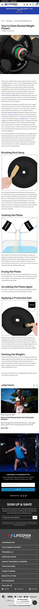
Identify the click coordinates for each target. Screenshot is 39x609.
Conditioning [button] (8, 571)
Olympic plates (24, 119)
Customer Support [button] (11, 547)
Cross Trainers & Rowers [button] (14, 561)
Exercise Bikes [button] (9, 557)
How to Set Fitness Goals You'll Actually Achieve (17, 419)
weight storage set (12, 112)
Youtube (6, 589)
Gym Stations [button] (8, 566)
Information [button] (8, 542)
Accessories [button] (8, 580)
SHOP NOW (19, 12)
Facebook (34, 589)
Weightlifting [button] (9, 576)
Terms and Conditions (24, 606)
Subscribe (18, 489)
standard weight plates (13, 95)
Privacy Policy (13, 606)
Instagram (20, 589)
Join (35, 517)
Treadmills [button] (7, 552)
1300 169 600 (25, 602)
